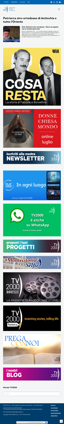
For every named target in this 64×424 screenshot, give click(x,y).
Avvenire (22, 2)
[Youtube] (60, 2)
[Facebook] (51, 2)
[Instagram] (57, 2)
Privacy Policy (54, 410)
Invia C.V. (53, 405)
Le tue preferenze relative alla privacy (36, 422)
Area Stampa (54, 408)
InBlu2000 (14, 2)
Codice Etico (54, 415)
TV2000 (6, 2)
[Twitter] (54, 2)
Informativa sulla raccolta (22, 422)
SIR (29, 2)
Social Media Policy (56, 413)
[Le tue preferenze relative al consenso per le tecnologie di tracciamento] (61, 421)
